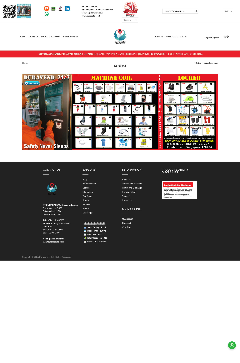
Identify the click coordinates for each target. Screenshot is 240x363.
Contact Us (180, 36)
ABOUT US (33, 36)
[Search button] (196, 11)
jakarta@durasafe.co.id (53, 242)
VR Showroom (70, 36)
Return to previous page (207, 63)
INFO (168, 36)
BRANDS (159, 36)
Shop (43, 36)
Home (22, 36)
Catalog (55, 36)
